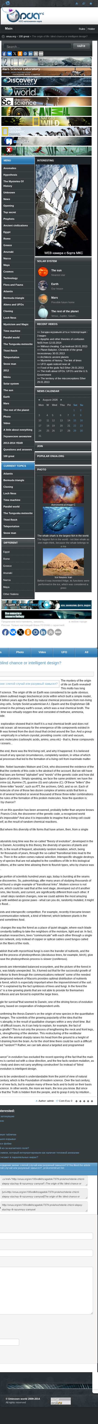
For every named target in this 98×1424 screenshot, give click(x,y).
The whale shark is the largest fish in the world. (63, 535)
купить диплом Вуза (56, 621)
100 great (24, 36)
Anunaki (7, 573)
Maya (6, 587)
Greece (7, 566)
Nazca (6, 580)
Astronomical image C (63, 504)
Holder (91, 28)
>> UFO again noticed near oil (53, 364)
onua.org (11, 36)
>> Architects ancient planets (53, 357)
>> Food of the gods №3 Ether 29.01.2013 (60, 367)
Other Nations (11, 594)
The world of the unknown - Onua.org (25, 15)
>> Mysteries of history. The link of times (59, 360)
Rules (82, 28)
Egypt (6, 551)
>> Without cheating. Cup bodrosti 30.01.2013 (62, 346)
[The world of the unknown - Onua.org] (90, 3)
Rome (6, 558)
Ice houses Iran (63, 577)
